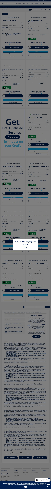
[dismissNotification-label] (49, 478)
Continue (25, 247)
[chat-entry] (48, 485)
